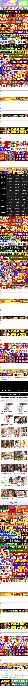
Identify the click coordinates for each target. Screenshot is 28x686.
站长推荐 (3, 189)
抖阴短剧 (17, 214)
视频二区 (3, 183)
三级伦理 (9, 181)
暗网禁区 (9, 208)
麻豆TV (17, 199)
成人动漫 (24, 178)
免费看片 (3, 212)
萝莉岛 (24, 202)
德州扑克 (24, 193)
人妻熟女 (9, 184)
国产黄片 (9, 205)
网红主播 (17, 175)
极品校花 (9, 214)
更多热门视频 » (23, 400)
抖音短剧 (9, 199)
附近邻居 (9, 187)
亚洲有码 (9, 178)
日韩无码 (24, 214)
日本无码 (24, 175)
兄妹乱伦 (17, 211)
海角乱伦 (17, 208)
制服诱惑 (24, 208)
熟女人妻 (17, 205)
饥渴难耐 (17, 187)
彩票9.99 (9, 196)
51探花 (24, 199)
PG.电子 (23, 397)
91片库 (10, 202)
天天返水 (24, 196)
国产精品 (9, 175)
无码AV (3, 200)
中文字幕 (17, 181)
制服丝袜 (17, 184)
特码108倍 (14, 397)
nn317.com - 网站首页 (13, 12)
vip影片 (5, 397)
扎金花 (17, 196)
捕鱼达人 (9, 193)
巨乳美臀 (24, 181)
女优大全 (17, 202)
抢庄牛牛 (17, 193)
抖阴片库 (3, 206)
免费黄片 (24, 205)
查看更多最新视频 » (14, 503)
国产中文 (9, 211)
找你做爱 (24, 187)
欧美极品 (17, 178)
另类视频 (24, 184)
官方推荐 (3, 194)
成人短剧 (24, 211)
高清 (17, 390)
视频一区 (3, 177)
